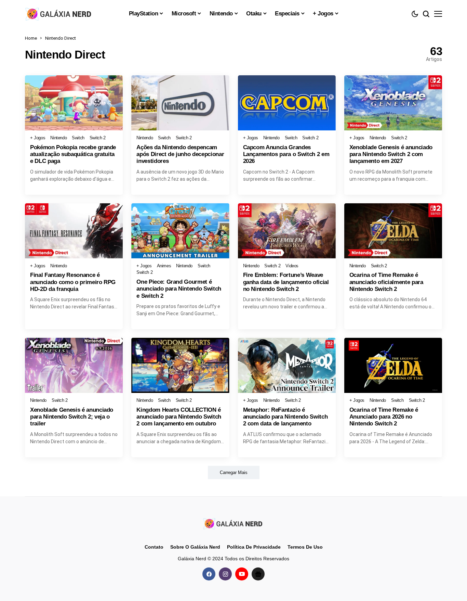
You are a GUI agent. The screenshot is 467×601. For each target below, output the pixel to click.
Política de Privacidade (254, 547)
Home (31, 38)
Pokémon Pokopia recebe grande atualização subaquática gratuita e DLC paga (73, 154)
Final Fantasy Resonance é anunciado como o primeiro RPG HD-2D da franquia (73, 282)
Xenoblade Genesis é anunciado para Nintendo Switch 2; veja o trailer (71, 417)
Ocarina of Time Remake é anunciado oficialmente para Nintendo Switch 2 (386, 282)
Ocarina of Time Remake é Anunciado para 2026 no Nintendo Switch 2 (383, 417)
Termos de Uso (305, 547)
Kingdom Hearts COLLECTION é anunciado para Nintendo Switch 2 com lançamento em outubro (178, 417)
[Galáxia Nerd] (59, 14)
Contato (154, 547)
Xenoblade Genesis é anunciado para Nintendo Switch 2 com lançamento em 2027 (390, 154)
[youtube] (241, 573)
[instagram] (225, 573)
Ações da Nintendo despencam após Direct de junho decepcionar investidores (180, 154)
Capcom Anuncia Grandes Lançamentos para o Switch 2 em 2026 (286, 154)
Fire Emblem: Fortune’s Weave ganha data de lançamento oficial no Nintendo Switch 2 (286, 282)
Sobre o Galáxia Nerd (195, 547)
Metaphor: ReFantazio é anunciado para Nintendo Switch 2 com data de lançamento (285, 417)
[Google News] (258, 573)
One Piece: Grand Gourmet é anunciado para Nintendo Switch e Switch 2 (178, 289)
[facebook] (208, 573)
